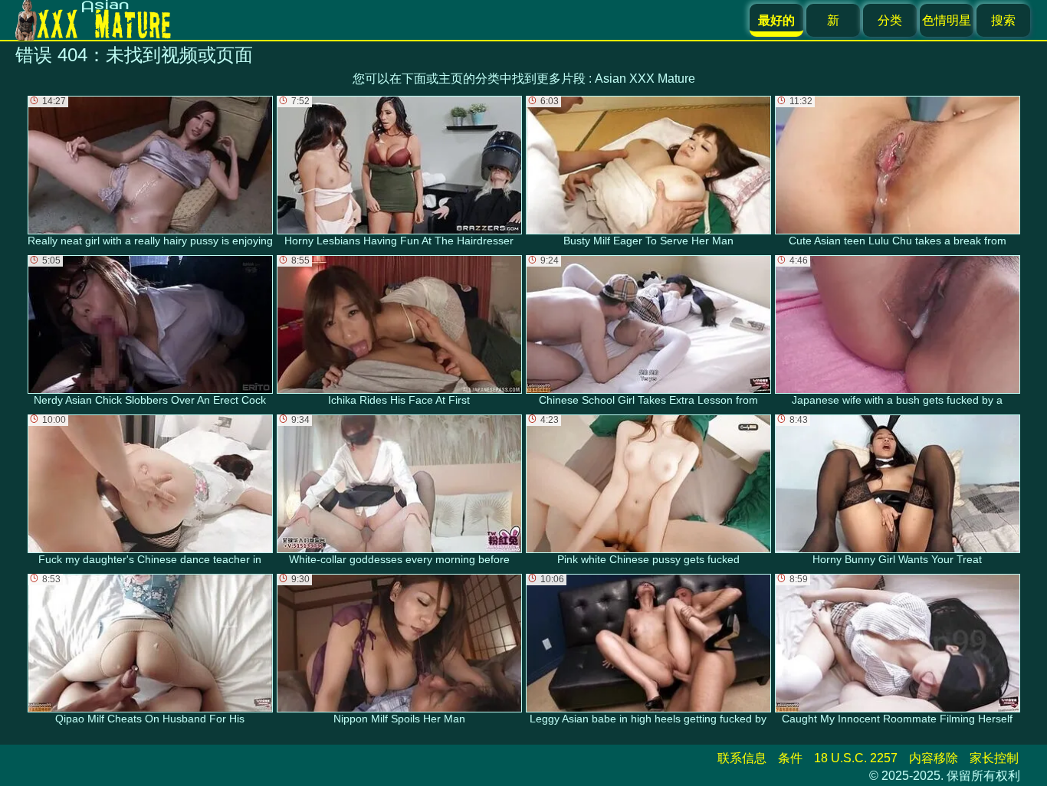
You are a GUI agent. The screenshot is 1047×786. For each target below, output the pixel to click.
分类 (890, 20)
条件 (790, 758)
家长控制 (994, 758)
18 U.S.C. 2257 (856, 758)
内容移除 (933, 758)
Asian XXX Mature (645, 78)
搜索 (1003, 20)
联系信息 (741, 758)
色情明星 (946, 20)
